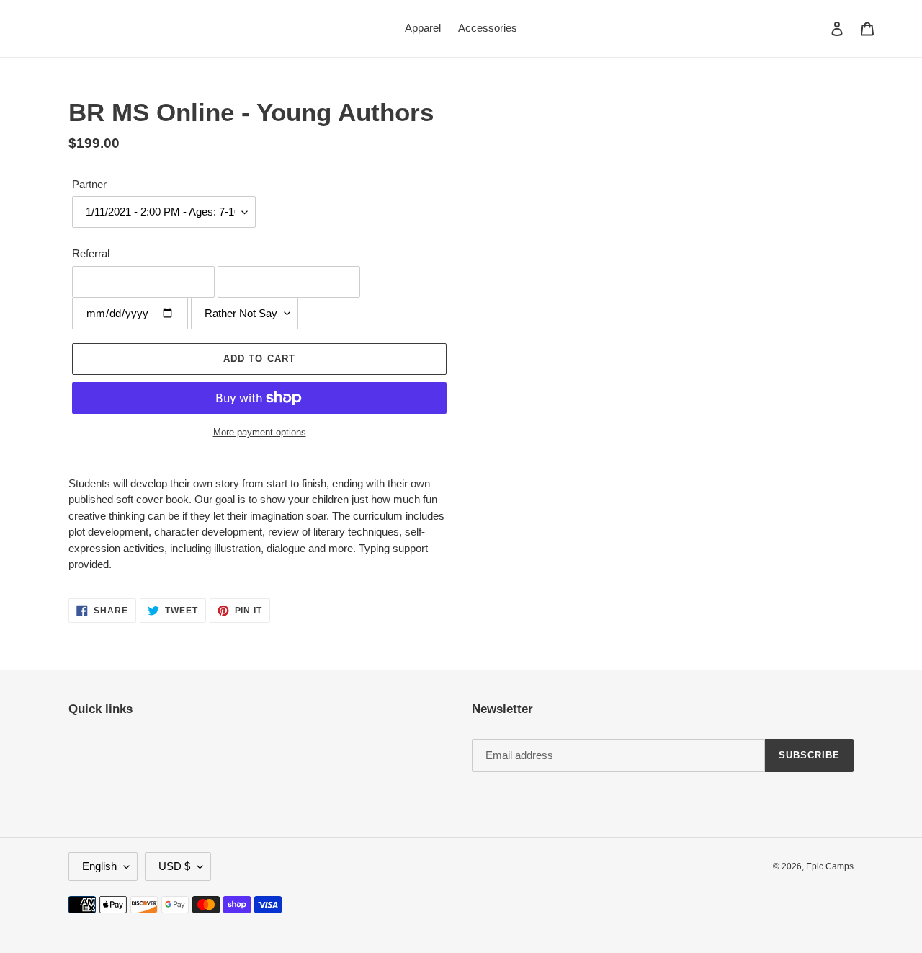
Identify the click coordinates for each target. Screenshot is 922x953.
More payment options (259, 432)
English (99, 866)
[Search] (817, 28)
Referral (90, 253)
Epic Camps (830, 866)
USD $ (174, 866)
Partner (89, 184)
